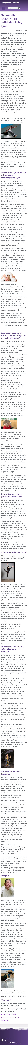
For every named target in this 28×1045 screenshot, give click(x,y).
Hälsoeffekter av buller (9, 1014)
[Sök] (19, 8)
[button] (3, 8)
